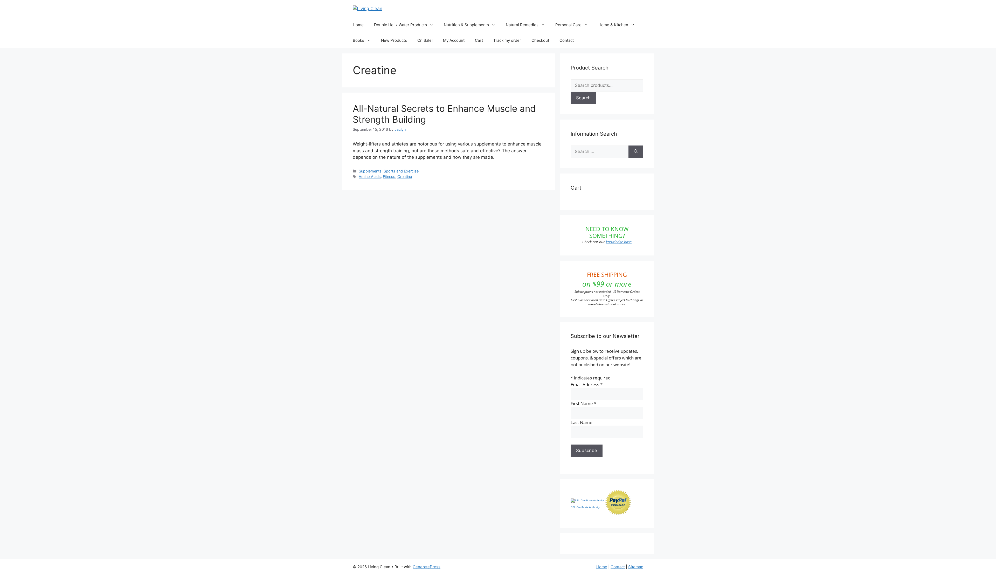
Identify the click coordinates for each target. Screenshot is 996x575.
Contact (566, 40)
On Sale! (425, 40)
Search (583, 97)
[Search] (635, 152)
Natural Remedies (522, 24)
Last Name (581, 422)
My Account (454, 40)
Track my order (507, 40)
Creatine (404, 176)
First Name (583, 403)
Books (358, 40)
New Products (394, 40)
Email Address (587, 384)
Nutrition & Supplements (466, 24)
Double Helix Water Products (400, 24)
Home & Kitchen (613, 24)
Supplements (370, 171)
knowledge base (619, 241)
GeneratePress (426, 566)
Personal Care (568, 24)
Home (358, 24)
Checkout (540, 40)
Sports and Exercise (401, 171)
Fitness (389, 176)
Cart (479, 40)
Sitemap (635, 566)
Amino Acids (370, 176)
